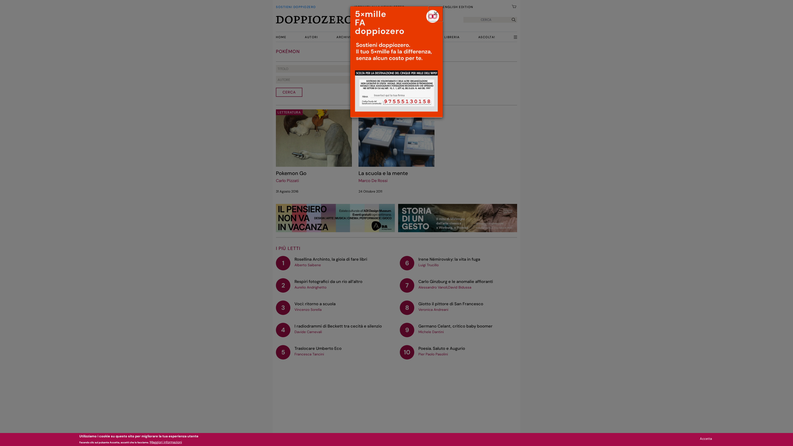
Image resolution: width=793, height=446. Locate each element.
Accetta (706, 439)
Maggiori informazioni (166, 442)
